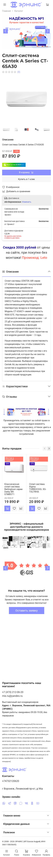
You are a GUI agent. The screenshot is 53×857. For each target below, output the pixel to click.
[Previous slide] (5, 568)
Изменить (26, 202)
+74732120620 (10, 781)
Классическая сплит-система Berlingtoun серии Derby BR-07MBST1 (13, 489)
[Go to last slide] (5, 31)
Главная (6, 11)
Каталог (18, 11)
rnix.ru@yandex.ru (12, 695)
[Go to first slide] (47, 568)
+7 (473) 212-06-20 (12, 692)
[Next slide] (47, 31)
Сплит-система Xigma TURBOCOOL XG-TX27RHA (37, 488)
